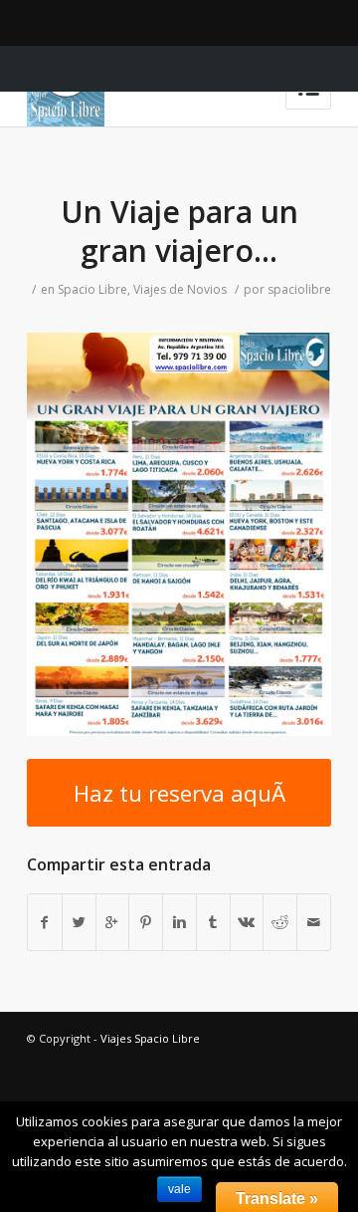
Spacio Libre (92, 289)
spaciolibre (299, 289)
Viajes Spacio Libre (150, 1038)
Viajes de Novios (180, 289)
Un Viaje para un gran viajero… (179, 231)
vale (179, 1189)
